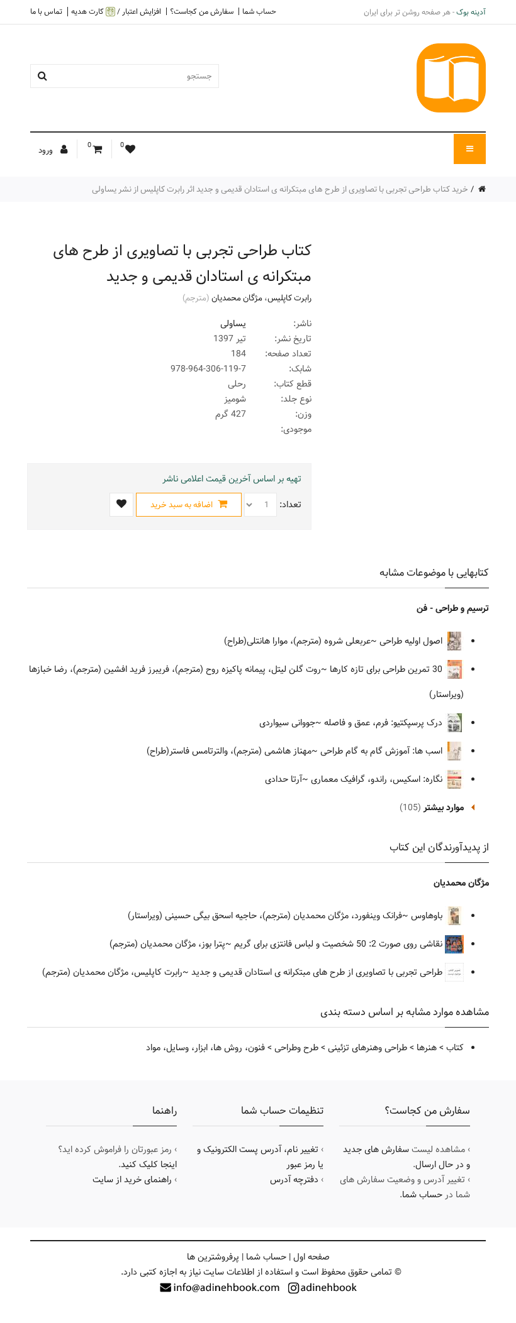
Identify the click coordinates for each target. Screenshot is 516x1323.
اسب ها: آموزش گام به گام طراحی (382, 751)
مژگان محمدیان (236, 298)
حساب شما (259, 11)
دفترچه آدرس (294, 1179)
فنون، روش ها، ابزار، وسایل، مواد (205, 1047)
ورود (46, 150)
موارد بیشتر (443, 807)
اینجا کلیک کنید (149, 1164)
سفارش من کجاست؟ (201, 11)
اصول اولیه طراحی (412, 641)
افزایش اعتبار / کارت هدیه (116, 11)
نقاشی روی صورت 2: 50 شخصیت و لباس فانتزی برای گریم (339, 944)
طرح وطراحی (296, 1047)
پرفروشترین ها (213, 1257)
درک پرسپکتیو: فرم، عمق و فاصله (384, 722)
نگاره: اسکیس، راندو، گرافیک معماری (378, 779)
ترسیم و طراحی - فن (453, 608)
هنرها (427, 1047)
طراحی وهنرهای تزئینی (367, 1047)
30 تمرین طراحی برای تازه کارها (387, 669)
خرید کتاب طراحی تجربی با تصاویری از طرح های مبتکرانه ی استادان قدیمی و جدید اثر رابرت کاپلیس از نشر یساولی (280, 189)
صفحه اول (311, 1257)
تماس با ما (46, 11)
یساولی (233, 323)
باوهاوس (428, 915)
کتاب (455, 1047)
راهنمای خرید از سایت (132, 1179)
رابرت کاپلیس (289, 298)
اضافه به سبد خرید (182, 505)
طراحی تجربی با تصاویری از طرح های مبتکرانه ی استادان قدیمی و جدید (318, 972)
